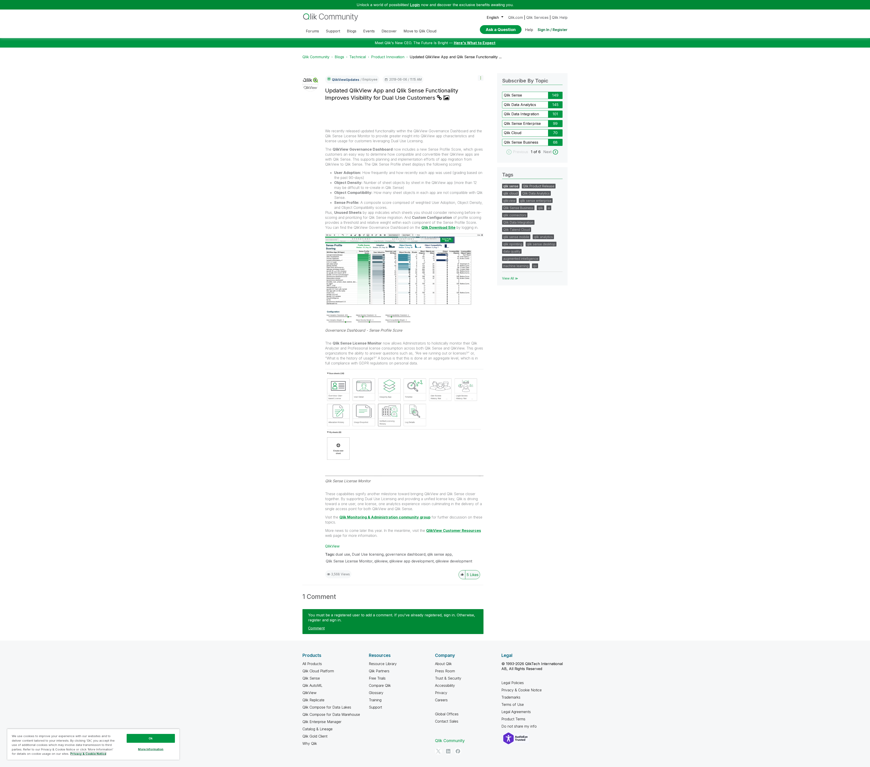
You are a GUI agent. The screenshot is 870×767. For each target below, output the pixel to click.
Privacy (441, 692)
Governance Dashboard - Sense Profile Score (363, 330)
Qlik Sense (513, 95)
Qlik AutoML (312, 685)
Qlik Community (315, 57)
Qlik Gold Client (314, 736)
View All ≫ (510, 278)
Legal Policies (512, 682)
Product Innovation (387, 57)
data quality (511, 251)
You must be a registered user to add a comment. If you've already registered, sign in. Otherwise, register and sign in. (391, 617)
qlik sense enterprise (535, 201)
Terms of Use (512, 704)
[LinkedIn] (448, 751)
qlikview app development (411, 561)
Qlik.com (515, 17)
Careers (441, 700)
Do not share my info (519, 726)
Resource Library (383, 663)
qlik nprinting (512, 244)
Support (375, 707)
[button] (480, 78)
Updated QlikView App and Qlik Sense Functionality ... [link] (456, 57)
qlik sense (510, 186)
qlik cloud (510, 193)
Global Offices (447, 714)
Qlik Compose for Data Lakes (326, 707)
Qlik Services (537, 17)
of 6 (538, 152)
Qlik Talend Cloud (516, 230)
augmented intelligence (520, 258)
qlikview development (453, 561)
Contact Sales (446, 721)
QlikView (332, 546)
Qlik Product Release (538, 186)
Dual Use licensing (368, 554)
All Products (312, 663)
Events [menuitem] (369, 31)
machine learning (516, 266)
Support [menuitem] (333, 31)
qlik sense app (439, 554)
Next (547, 152)
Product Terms (513, 719)
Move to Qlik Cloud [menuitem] (420, 31)
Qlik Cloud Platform (318, 671)
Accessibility (445, 685)
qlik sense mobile (516, 237)
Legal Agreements (516, 711)
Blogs (339, 57)
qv (535, 266)
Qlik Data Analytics (520, 104)
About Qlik (443, 663)
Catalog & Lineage (317, 729)
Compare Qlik (380, 685)
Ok (151, 738)
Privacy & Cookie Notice (521, 690)
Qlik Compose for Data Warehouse (331, 714)
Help (529, 29)
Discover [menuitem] (389, 31)
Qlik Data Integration (521, 114)
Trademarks (510, 697)
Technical (357, 57)
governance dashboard (405, 554)
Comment (316, 628)
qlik (540, 208)
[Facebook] (457, 751)
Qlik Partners (379, 671)
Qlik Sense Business (521, 142)
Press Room (445, 671)
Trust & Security (448, 678)
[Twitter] (438, 751)
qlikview (380, 561)
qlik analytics (543, 237)
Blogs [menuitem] (351, 31)
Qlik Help (560, 17)
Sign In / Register (553, 29)
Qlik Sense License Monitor (348, 481)
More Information (150, 749)
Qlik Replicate (313, 700)
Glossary (376, 692)
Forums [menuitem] (312, 31)
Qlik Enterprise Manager (321, 721)
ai (549, 208)
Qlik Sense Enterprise (522, 123)
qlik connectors (514, 215)
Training (375, 700)
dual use (343, 554)
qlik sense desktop (541, 244)
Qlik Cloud (512, 132)
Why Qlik (309, 743)
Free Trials (377, 678)
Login (415, 4)
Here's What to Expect (474, 43)
